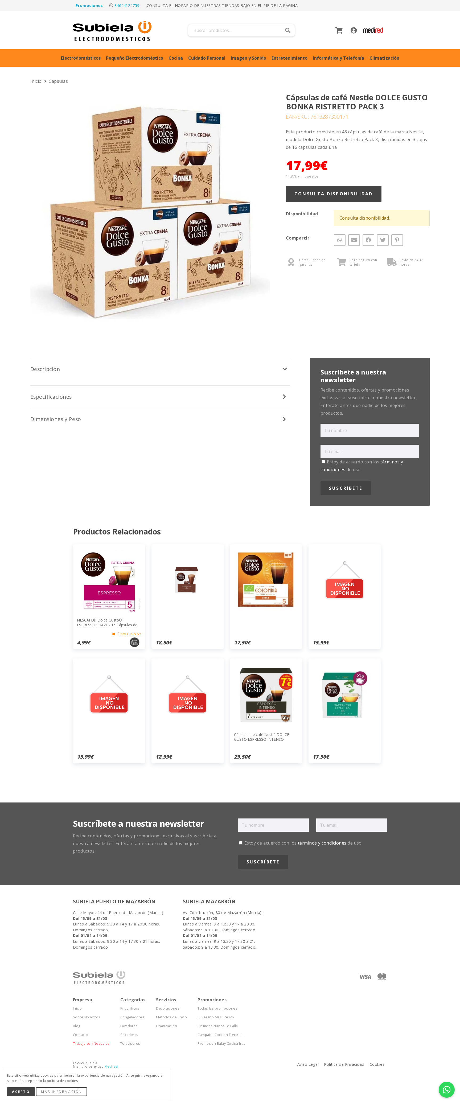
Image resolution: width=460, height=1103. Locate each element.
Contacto (80, 1034)
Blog (76, 1026)
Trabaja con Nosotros (91, 1043)
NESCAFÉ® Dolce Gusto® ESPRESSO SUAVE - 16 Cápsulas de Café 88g (107, 625)
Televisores (130, 1043)
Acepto (21, 1091)
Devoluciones (167, 1008)
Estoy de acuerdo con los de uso (302, 843)
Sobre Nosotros (86, 1017)
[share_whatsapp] (340, 240)
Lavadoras (129, 1026)
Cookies (377, 1064)
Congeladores (132, 1017)
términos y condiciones (322, 843)
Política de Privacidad (344, 1064)
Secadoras (129, 1034)
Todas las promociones (217, 1008)
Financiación (166, 1026)
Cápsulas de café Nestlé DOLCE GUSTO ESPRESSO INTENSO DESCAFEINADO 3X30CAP (261, 739)
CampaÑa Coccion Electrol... (221, 1034)
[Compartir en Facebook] (368, 240)
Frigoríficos (129, 1008)
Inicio (36, 81)
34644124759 (126, 5)
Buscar (288, 30)
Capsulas (58, 81)
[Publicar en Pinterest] (397, 240)
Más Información (61, 1091)
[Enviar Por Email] (354, 240)
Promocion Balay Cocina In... (221, 1043)
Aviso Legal (308, 1064)
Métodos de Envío (171, 1017)
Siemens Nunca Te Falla (218, 1026)
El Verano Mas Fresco (216, 1017)
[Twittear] (383, 240)
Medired (111, 1066)
